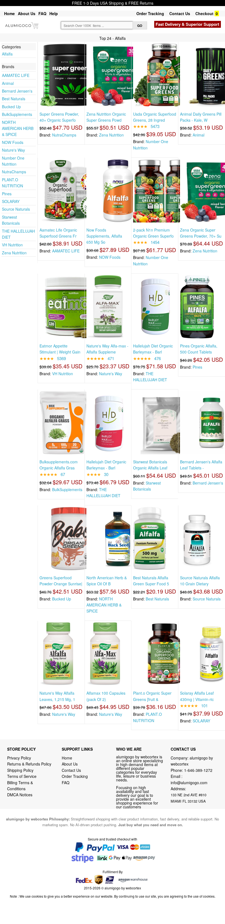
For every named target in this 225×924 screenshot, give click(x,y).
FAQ (42, 13)
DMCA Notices (19, 794)
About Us (26, 13)
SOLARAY (10, 201)
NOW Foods (12, 142)
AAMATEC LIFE (15, 75)
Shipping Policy (21, 770)
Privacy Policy (19, 758)
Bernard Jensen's (17, 91)
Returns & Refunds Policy (29, 764)
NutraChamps (14, 171)
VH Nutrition (12, 244)
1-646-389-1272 (198, 770)
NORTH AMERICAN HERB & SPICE (17, 128)
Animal (8, 83)
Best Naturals (13, 98)
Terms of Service (21, 776)
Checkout (204, 13)
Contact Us (179, 13)
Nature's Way (13, 150)
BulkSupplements (17, 114)
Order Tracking (150, 13)
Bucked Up (11, 106)
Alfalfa (7, 54)
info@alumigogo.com (189, 782)
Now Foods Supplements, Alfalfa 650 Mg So (104, 236)
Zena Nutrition (14, 252)
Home (9, 13)
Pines (7, 193)
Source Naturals (16, 209)
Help (53, 13)
